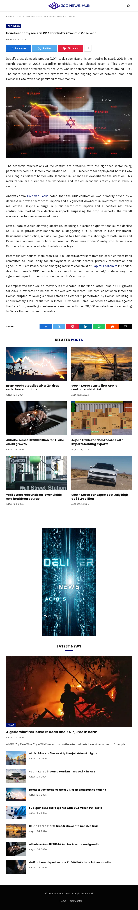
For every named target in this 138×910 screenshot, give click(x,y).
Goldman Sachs (37, 196)
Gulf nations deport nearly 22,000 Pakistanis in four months (70, 862)
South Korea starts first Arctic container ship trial (94, 388)
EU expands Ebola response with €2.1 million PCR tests (65, 808)
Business (14, 26)
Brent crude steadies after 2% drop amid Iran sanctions (32, 388)
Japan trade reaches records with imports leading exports (97, 442)
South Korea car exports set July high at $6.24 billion (99, 497)
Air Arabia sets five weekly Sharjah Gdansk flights (63, 753)
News (11, 724)
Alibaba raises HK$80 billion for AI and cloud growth (35, 442)
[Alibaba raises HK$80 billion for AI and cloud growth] (36, 418)
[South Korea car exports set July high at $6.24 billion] (101, 473)
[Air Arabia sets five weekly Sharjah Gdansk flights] (16, 758)
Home (9, 16)
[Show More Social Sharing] (87, 48)
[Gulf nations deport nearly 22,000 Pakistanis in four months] (16, 867)
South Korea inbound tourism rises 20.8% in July (62, 771)
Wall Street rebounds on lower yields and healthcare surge (34, 497)
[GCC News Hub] (69, 6)
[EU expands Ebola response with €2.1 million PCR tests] (16, 812)
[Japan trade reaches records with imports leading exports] (101, 418)
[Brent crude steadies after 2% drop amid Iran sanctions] (36, 364)
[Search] (128, 6)
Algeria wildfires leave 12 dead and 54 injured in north (51, 732)
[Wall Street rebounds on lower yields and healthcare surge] (36, 473)
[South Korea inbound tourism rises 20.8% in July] (16, 776)
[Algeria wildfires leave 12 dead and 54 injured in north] (69, 691)
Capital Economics (105, 266)
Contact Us (76, 900)
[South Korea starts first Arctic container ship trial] (101, 364)
